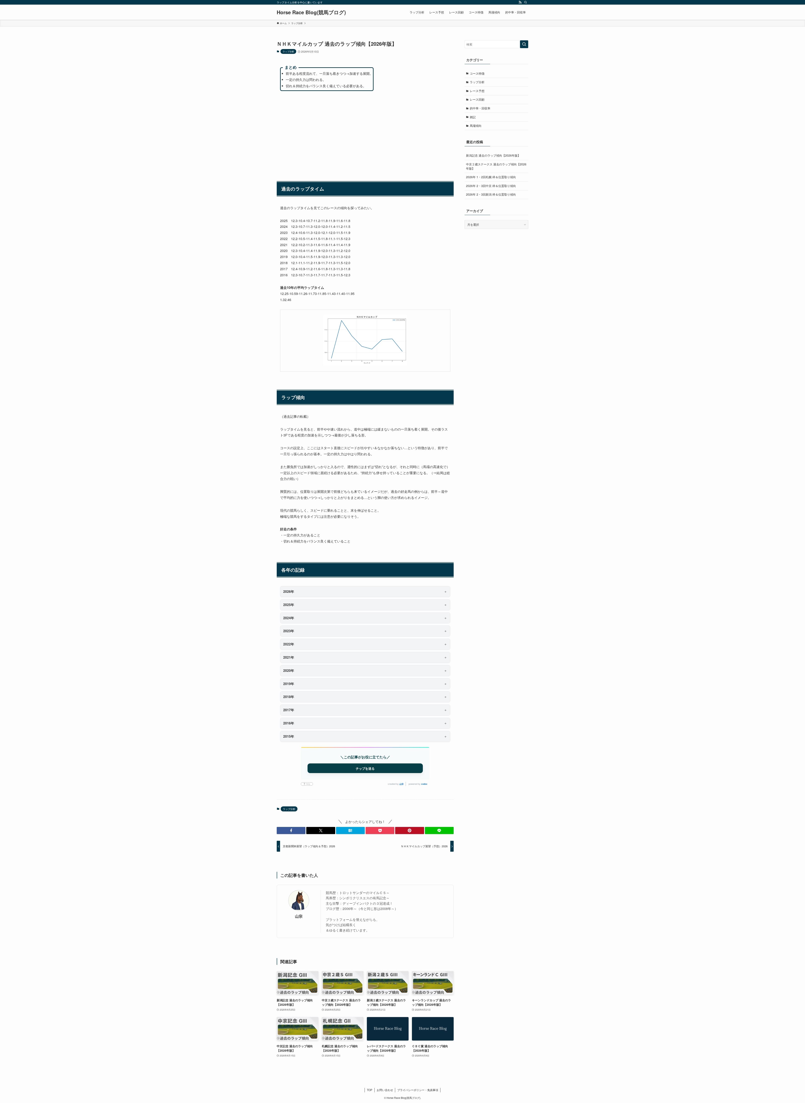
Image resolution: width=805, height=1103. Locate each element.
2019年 (288, 683)
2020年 (288, 670)
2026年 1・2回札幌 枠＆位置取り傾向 (491, 177)
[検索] (525, 2)
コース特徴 (477, 73)
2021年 (288, 657)
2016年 (288, 723)
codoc (424, 783)
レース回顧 (477, 99)
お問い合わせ (385, 1090)
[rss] (520, 2)
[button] (291, 830)
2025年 (288, 604)
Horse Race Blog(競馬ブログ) (311, 12)
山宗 (401, 783)
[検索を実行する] (524, 44)
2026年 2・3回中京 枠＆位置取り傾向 (491, 186)
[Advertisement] (365, 133)
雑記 (473, 117)
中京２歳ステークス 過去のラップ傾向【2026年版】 (496, 166)
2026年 (288, 591)
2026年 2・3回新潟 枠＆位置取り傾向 (491, 194)
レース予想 (477, 91)
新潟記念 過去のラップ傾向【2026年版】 (493, 155)
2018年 (288, 696)
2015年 (288, 736)
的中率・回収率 (480, 108)
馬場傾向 (476, 125)
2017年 (288, 709)
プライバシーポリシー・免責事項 (417, 1090)
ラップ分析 (288, 51)
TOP (369, 1090)
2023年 (288, 630)
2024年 (288, 617)
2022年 (288, 644)
